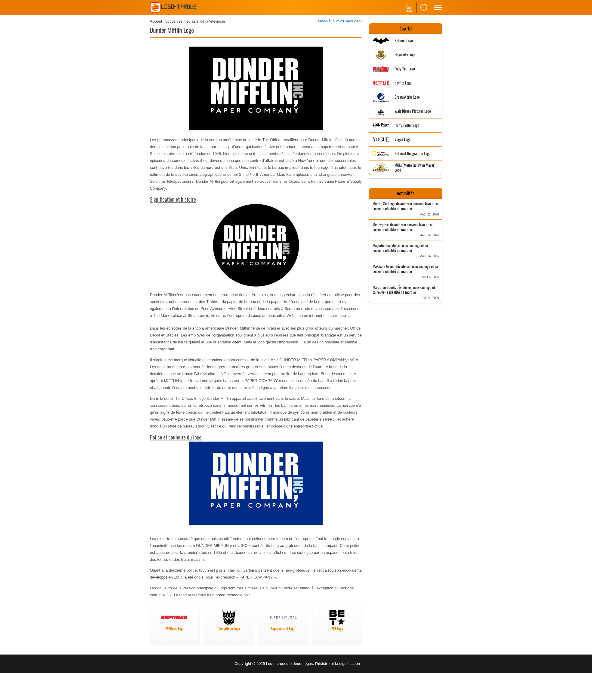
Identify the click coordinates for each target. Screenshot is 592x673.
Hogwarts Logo (405, 54)
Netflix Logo (403, 83)
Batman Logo (404, 40)
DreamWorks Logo (407, 97)
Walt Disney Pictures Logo (413, 111)
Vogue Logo (402, 139)
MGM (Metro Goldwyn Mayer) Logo (415, 168)
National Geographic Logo (412, 153)
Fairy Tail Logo (405, 69)
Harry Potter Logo (407, 125)
